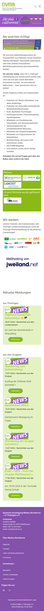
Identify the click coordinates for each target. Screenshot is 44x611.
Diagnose (6, 544)
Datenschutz (27, 600)
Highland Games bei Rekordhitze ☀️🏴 (17, 316)
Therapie (6, 549)
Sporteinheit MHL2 (16, 405)
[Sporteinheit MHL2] (16, 400)
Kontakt (19, 600)
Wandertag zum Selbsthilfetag (15, 368)
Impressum (12, 600)
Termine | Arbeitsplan (10, 575)
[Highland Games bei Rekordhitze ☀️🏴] (16, 310)
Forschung (7, 557)
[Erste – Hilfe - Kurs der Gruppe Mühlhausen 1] (16, 466)
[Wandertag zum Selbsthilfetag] (16, 361)
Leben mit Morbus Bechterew (13, 553)
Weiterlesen (15, 339)
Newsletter (7, 570)
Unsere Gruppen (9, 579)
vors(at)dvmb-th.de (15, 529)
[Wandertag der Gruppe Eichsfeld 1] (16, 436)
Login (34, 600)
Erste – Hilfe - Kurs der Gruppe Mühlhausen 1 (19, 472)
